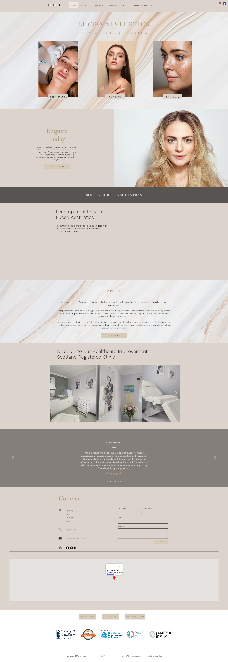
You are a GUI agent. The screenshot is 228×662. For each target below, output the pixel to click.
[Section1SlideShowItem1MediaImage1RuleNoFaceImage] (107, 481)
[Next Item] (176, 393)
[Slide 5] (118, 481)
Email (120, 517)
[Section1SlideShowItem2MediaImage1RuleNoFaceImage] (110, 481)
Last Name (148, 508)
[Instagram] (220, 3)
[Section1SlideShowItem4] (115, 481)
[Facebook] (224, 3)
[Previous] (13, 458)
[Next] (215, 458)
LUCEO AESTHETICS (114, 24)
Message (121, 526)
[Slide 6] (120, 481)
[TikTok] (71, 548)
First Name (122, 508)
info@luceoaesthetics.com (75, 538)
